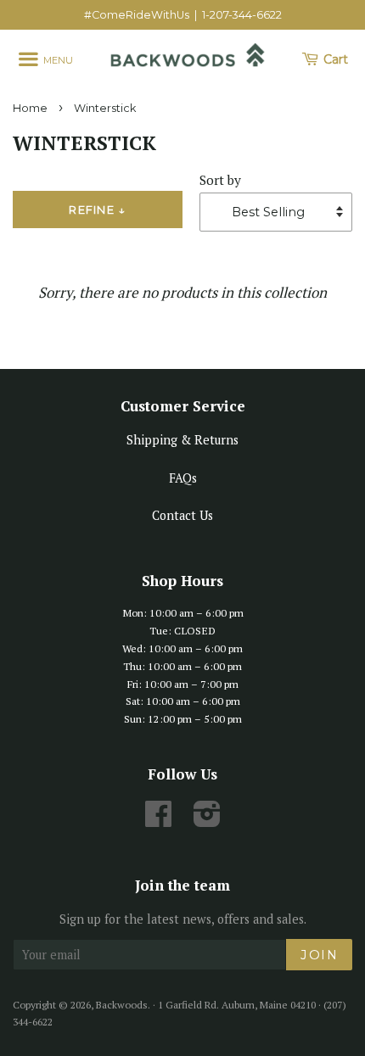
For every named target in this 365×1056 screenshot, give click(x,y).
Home (30, 108)
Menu (57, 60)
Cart (334, 59)
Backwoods (122, 1004)
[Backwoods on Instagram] (207, 820)
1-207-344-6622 (242, 14)
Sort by (220, 179)
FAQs (183, 478)
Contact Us (182, 515)
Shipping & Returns (182, 440)
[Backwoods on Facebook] (158, 820)
